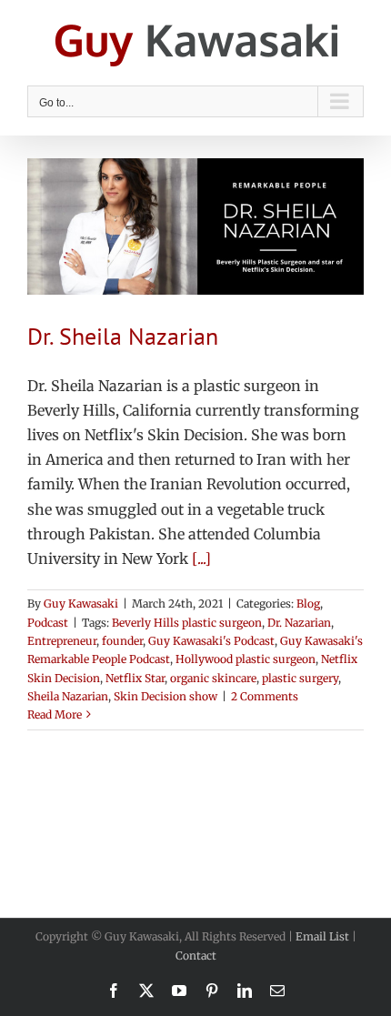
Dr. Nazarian (299, 622)
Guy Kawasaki (81, 603)
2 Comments (264, 696)
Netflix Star (135, 678)
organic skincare (213, 678)
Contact (195, 955)
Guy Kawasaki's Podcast (211, 641)
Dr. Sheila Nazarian (122, 336)
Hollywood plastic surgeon (245, 659)
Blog (308, 603)
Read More (54, 714)
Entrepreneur (61, 641)
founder (122, 641)
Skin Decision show (165, 696)
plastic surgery (300, 678)
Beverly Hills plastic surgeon (187, 622)
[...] (201, 558)
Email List (322, 936)
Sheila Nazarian (67, 696)
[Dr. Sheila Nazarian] (195, 226)
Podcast (47, 622)
